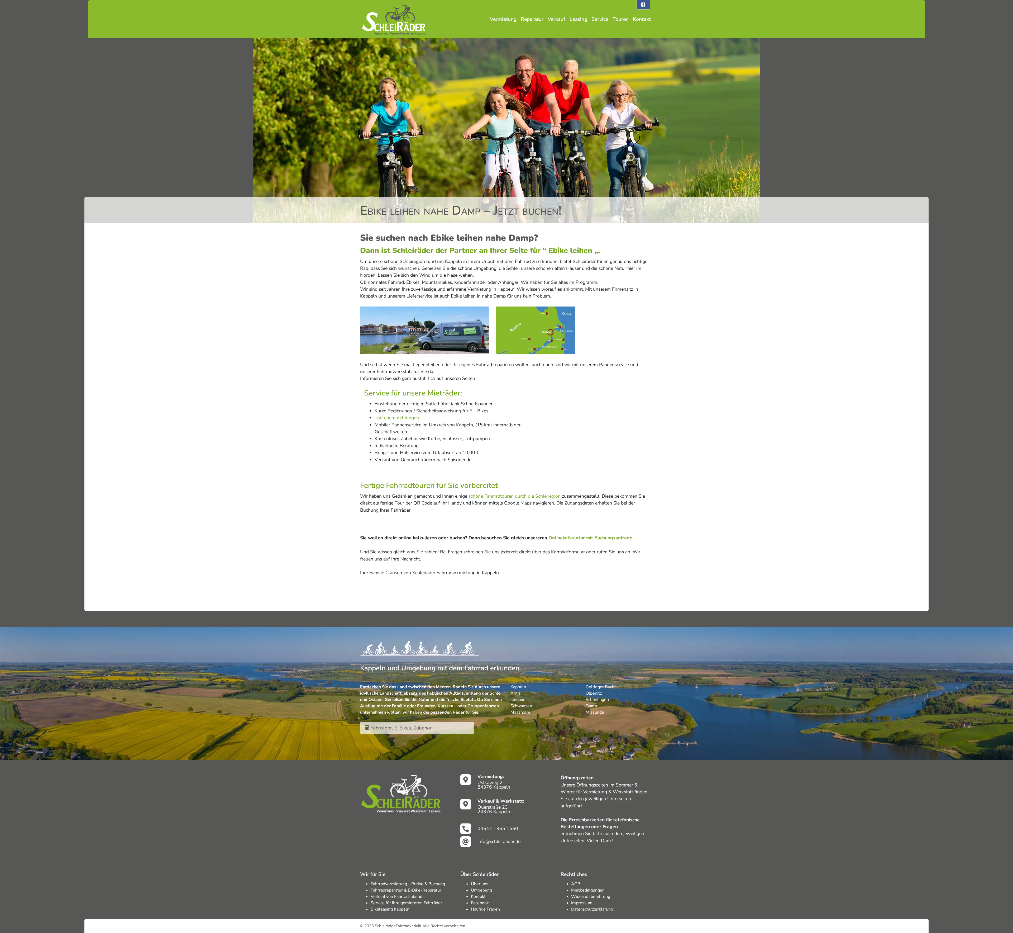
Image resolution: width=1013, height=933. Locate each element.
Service (599, 19)
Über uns (479, 884)
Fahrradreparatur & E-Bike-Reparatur (406, 890)
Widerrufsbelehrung (590, 896)
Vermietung (503, 19)
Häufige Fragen (485, 909)
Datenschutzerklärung (592, 909)
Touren (621, 19)
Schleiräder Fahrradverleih (398, 926)
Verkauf (556, 19)
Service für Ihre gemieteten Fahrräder (406, 903)
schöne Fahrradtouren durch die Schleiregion (515, 496)
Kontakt (642, 19)
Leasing (578, 19)
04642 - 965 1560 (497, 828)
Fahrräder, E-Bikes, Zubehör (400, 727)
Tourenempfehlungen (397, 417)
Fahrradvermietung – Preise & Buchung (408, 884)
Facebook (480, 903)
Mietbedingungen (588, 890)
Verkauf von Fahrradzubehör (397, 896)
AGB (575, 884)
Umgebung (481, 890)
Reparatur (532, 19)
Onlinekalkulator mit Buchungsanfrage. (590, 538)
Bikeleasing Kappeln (390, 909)
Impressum (581, 903)
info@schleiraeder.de (498, 841)
